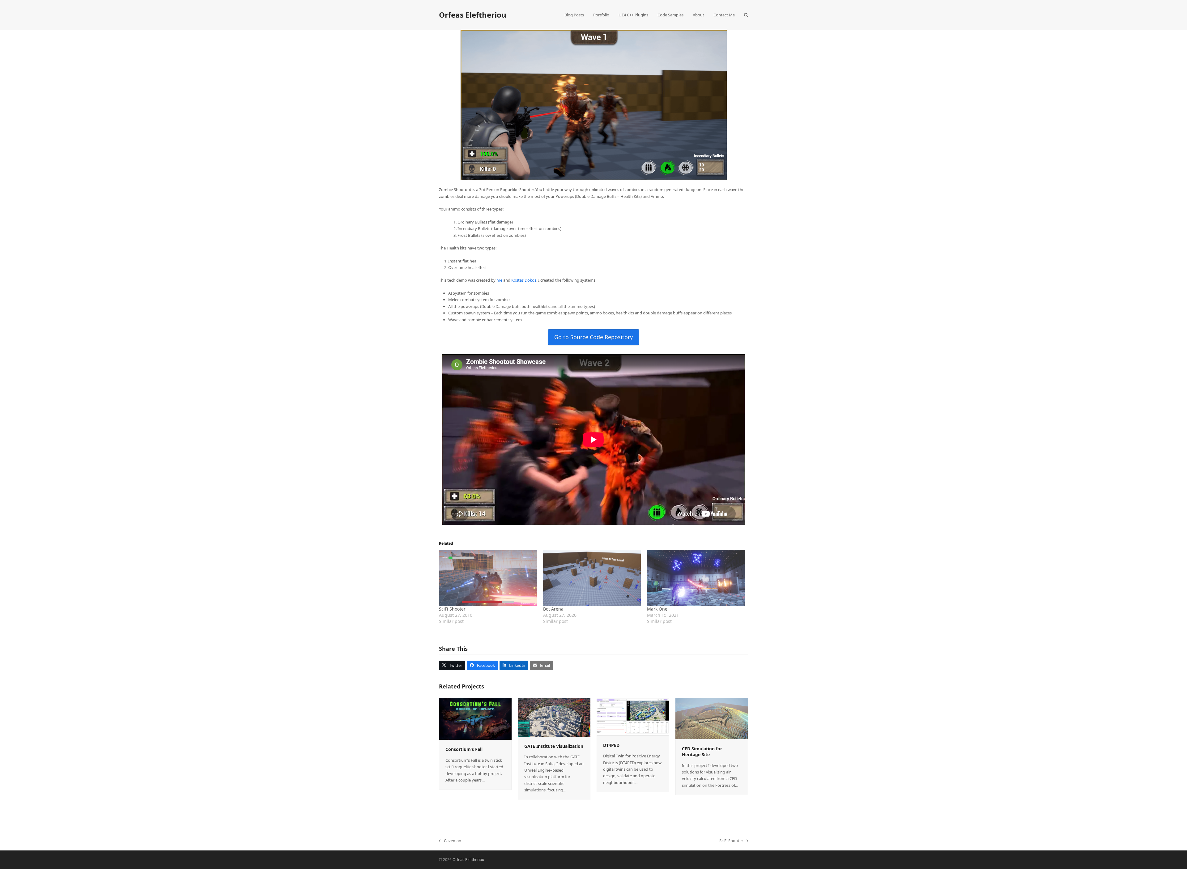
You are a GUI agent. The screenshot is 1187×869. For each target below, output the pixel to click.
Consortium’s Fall (464, 749)
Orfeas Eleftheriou (472, 15)
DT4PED (611, 745)
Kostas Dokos (523, 280)
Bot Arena (553, 609)
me (499, 280)
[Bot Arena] (592, 578)
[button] (746, 15)
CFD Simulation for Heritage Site (702, 751)
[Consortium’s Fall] (475, 719)
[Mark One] (696, 578)
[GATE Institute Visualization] (554, 717)
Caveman (450, 841)
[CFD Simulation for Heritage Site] (711, 718)
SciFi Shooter (452, 609)
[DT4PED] (633, 716)
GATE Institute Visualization (553, 746)
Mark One (657, 609)
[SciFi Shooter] (488, 578)
